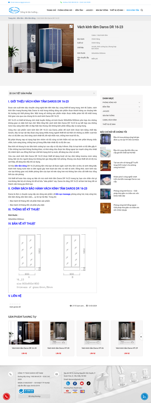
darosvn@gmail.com (22, 2)
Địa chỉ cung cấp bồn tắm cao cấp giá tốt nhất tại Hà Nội (126, 151)
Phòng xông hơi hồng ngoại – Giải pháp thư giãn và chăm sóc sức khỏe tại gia (126, 207)
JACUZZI (89, 10)
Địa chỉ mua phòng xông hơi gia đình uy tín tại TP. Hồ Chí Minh (126, 138)
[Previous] (10, 337)
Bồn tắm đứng (30, 18)
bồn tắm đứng (21, 166)
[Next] (141, 337)
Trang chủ (12, 18)
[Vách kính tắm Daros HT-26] (92, 333)
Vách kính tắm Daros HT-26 (93, 348)
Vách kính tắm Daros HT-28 (58, 348)
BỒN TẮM (79, 10)
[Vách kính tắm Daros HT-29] (127, 333)
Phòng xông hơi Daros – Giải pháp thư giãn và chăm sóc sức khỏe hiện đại (126, 193)
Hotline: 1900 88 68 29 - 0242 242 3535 (76, 2)
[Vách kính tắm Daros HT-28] (58, 333)
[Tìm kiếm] (142, 10)
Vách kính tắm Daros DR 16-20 (24, 348)
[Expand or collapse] (94, 93)
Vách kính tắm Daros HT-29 (127, 348)
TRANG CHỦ (51, 10)
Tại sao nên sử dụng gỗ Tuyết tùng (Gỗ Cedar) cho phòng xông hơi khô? (126, 165)
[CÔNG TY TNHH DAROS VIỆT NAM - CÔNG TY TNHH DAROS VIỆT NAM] (23, 10)
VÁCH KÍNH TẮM (132, 10)
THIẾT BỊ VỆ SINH (116, 10)
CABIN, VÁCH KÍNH (110, 120)
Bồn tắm (20, 18)
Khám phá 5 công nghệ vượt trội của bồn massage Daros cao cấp (127, 179)
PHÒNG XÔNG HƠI (65, 10)
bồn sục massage (63, 194)
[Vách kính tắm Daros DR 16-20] (24, 333)
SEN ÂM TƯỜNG (102, 10)
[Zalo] (68, 383)
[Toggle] (139, 102)
